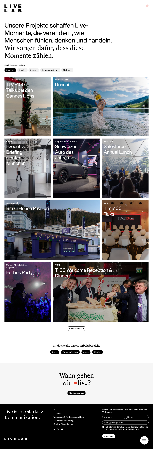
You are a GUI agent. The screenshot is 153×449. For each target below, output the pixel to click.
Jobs (55, 410)
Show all (10, 70)
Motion (66, 70)
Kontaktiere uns (76, 393)
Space (33, 70)
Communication (49, 70)
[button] (144, 440)
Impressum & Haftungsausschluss (68, 417)
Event (21, 70)
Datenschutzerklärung (63, 420)
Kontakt (57, 413)
